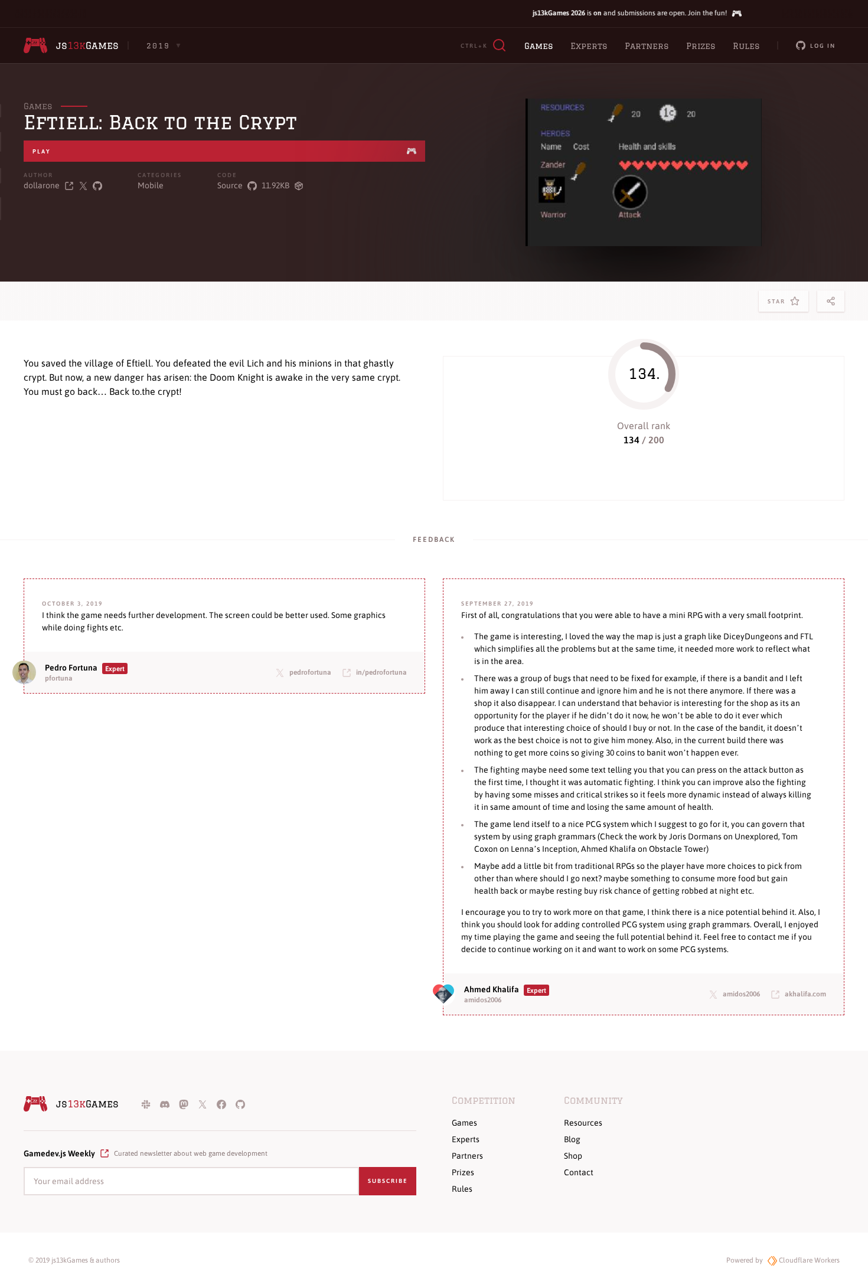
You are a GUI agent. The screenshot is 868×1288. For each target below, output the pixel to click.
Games (538, 46)
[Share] (830, 301)
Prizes (700, 46)
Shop (573, 1155)
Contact (578, 1172)
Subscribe (387, 1181)
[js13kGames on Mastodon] (183, 1103)
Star (779, 305)
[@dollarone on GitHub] (97, 185)
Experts (588, 46)
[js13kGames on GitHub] (240, 1103)
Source (230, 185)
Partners (646, 46)
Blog (572, 1139)
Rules (746, 46)
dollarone (42, 185)
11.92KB (275, 185)
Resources (583, 1122)
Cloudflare (808, 1260)
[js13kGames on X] (202, 1103)
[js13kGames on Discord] (164, 1103)
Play (41, 151)
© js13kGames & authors (74, 1260)
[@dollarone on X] (83, 185)
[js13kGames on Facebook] (221, 1103)
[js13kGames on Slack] (145, 1103)
